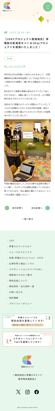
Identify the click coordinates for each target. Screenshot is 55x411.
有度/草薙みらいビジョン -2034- (26, 257)
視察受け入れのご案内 (20, 274)
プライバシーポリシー (20, 303)
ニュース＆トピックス (20, 251)
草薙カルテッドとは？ (20, 246)
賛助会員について (18, 280)
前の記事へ (17, 207)
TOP (11, 240)
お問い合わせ (16, 292)
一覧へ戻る (27, 219)
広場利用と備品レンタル (21, 263)
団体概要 (13, 297)
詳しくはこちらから (13, 66)
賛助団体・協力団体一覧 (21, 286)
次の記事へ (36, 207)
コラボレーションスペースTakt (25, 269)
